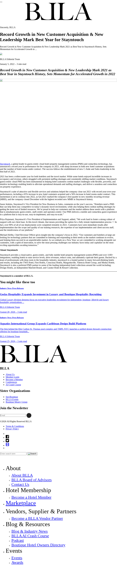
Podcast (17, 540)
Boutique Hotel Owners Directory (38, 545)
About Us (10, 374)
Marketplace (21, 503)
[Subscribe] (28, 415)
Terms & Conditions (15, 426)
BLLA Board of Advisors (31, 480)
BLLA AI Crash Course (30, 536)
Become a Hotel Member (31, 497)
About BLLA (22, 475)
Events (16, 558)
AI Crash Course (13, 384)
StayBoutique (12, 397)
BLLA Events (12, 399)
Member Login (12, 377)
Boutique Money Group (16, 402)
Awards (17, 562)
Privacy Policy (12, 429)
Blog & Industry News (29, 531)
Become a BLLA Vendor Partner (37, 518)
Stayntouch (5, 164)
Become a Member (14, 379)
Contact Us (20, 484)
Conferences (11, 382)
